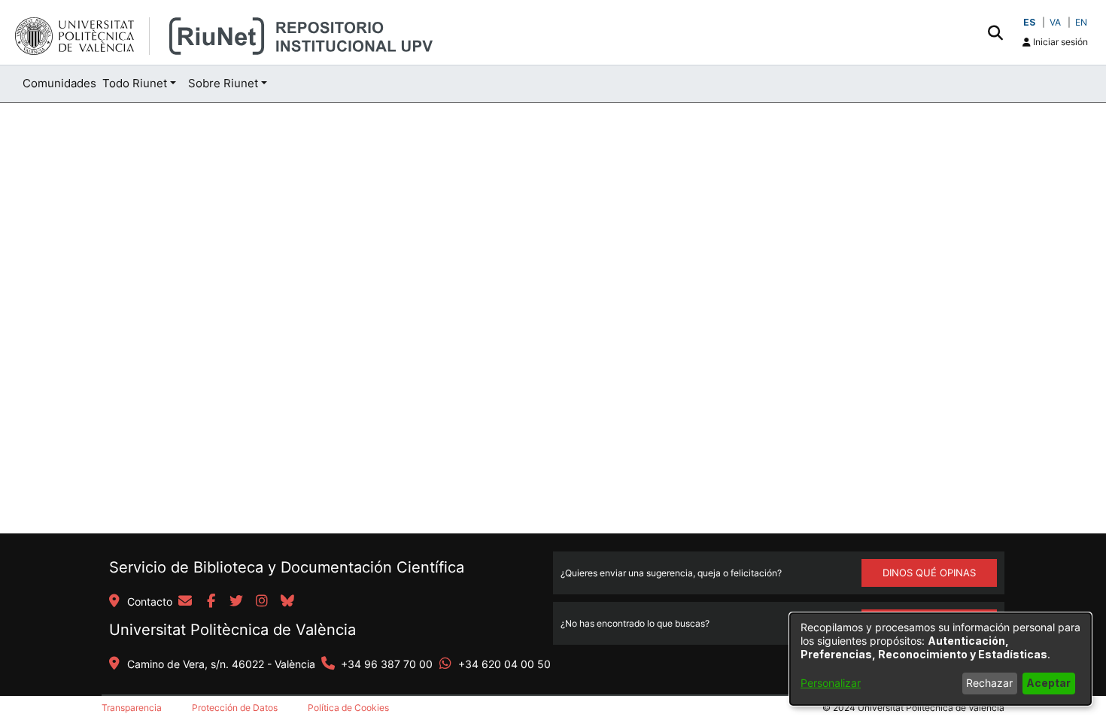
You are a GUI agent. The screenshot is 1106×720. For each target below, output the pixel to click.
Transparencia (132, 707)
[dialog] (940, 659)
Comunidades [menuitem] (59, 83)
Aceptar (1048, 682)
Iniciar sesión (1059, 41)
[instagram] (262, 602)
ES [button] (1029, 22)
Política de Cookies (348, 707)
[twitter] (236, 602)
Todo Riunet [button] (134, 83)
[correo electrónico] (185, 602)
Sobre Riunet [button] (223, 83)
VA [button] (1055, 22)
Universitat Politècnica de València (232, 630)
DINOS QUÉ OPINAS (929, 573)
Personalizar (831, 682)
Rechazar (989, 682)
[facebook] (210, 602)
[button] (995, 32)
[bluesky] (287, 602)
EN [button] (1081, 22)
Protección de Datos (235, 707)
